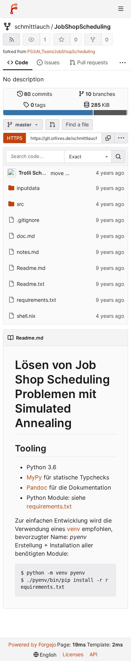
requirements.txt (36, 300)
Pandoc (37, 487)
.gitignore (28, 220)
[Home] (14, 8)
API (94, 654)
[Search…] (118, 156)
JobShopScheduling (82, 26)
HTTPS (14, 138)
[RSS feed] (11, 39)
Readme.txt (30, 284)
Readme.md (31, 268)
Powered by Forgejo (32, 644)
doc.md (26, 236)
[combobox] (87, 156)
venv (73, 528)
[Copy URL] (108, 138)
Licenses (73, 654)
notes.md (28, 252)
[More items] (122, 62)
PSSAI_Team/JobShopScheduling (61, 51)
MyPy (34, 477)
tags (38, 105)
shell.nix (26, 316)
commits (38, 94)
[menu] (121, 138)
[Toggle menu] (120, 8)
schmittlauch (32, 26)
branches (100, 94)
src (20, 204)
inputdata (28, 188)
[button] (52, 124)
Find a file (77, 124)
